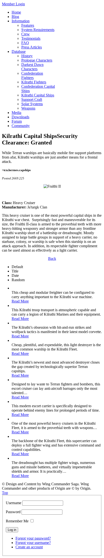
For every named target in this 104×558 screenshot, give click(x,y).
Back (52, 258)
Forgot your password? (33, 538)
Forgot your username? (33, 543)
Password (13, 512)
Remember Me (17, 521)
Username (13, 503)
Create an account (29, 547)
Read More (20, 301)
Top (5, 493)
